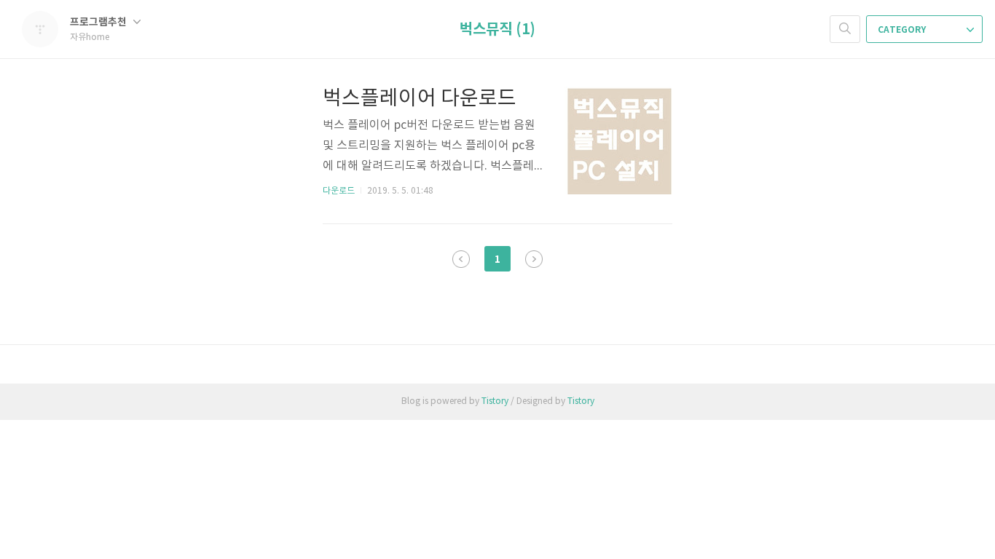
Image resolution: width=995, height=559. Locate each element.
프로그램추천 (99, 22)
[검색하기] (845, 29)
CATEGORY (903, 30)
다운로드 (339, 191)
